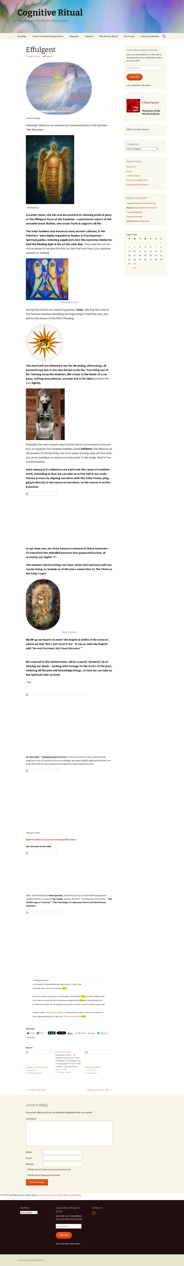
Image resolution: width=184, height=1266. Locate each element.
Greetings (21, 36)
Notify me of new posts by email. (44, 1175)
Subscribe (134, 77)
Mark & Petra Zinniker (55, 1012)
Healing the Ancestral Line (145, 203)
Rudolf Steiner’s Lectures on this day (45, 839)
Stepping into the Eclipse (137, 184)
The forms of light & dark (137, 180)
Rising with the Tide (100, 1090)
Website (30, 1164)
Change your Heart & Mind (37, 1067)
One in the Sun (35, 1090)
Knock (129, 171)
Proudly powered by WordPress (31, 1260)
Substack (89, 36)
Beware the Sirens (93, 1067)
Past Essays (129, 36)
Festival (48, 56)
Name (29, 1152)
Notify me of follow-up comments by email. (49, 1169)
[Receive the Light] (70, 1062)
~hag (128, 203)
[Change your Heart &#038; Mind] (39, 1058)
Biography (74, 36)
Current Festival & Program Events (47, 36)
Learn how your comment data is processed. (59, 1194)
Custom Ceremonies (150, 36)
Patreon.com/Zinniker (75, 1016)
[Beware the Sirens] (98, 1058)
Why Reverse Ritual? (108, 36)
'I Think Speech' (150, 102)
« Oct (134, 268)
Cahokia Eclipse (133, 175)
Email (29, 1158)
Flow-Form (131, 166)
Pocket (91, 1033)
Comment (31, 1118)
